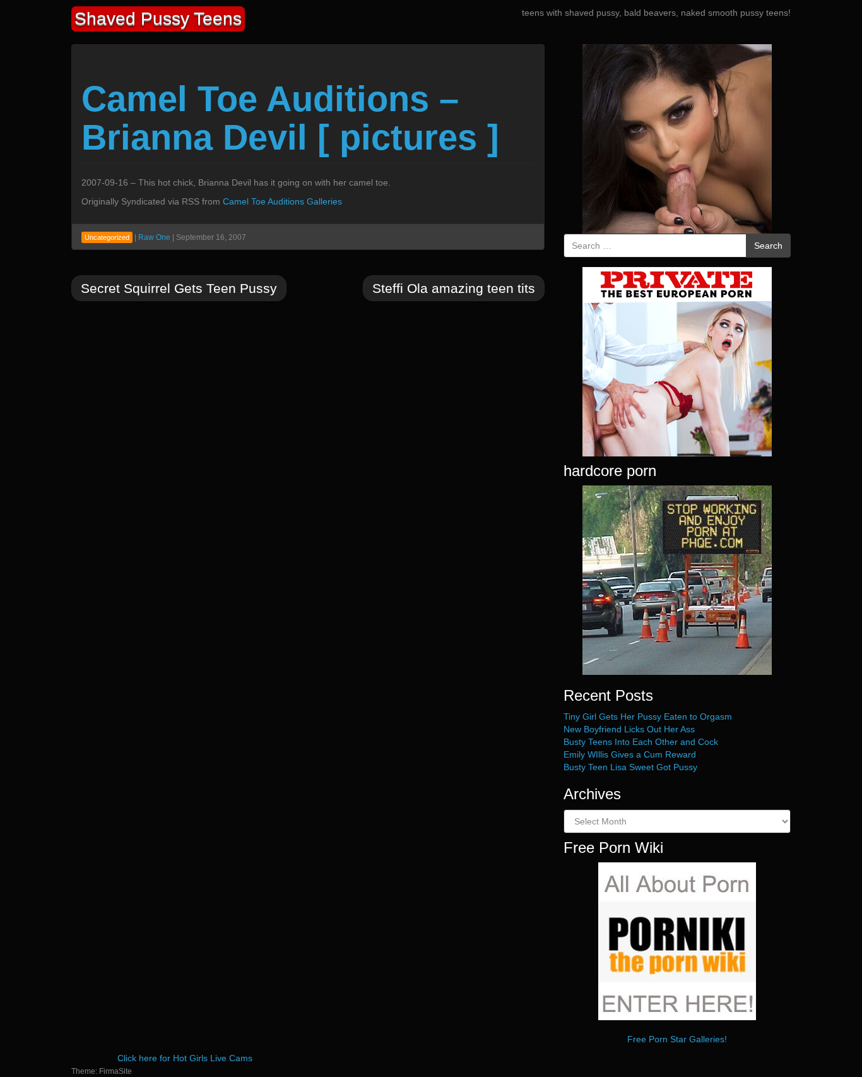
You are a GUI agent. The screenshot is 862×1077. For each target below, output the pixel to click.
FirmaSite (115, 1071)
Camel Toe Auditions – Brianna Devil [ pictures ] (290, 118)
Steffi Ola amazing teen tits (453, 288)
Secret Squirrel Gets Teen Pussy (179, 288)
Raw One (154, 237)
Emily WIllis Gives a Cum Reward (630, 754)
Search (768, 246)
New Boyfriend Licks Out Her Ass (629, 729)
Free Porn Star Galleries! (677, 1039)
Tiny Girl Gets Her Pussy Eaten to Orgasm (648, 716)
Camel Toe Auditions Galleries (282, 201)
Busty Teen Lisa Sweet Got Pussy (630, 767)
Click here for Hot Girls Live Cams (184, 1058)
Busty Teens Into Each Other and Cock (641, 742)
